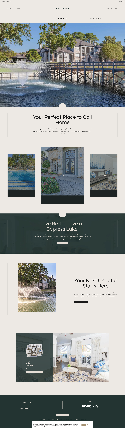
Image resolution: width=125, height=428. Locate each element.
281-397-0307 (112, 8)
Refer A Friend (62, 415)
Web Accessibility (70, 421)
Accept (84, 424)
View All (34, 371)
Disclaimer (53, 421)
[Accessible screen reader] (1, 1)
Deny (88, 424)
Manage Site (58, 421)
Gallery (29, 18)
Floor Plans (95, 18)
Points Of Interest (81, 302)
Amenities (62, 18)
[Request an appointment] (5, 1)
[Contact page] (3, 1)
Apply (18, 8)
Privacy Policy (64, 421)
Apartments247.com (52, 419)
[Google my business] (90, 401)
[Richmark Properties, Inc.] (90, 406)
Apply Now (62, 243)
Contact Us (10, 8)
